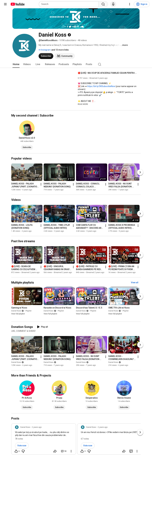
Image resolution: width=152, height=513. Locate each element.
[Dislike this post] (23, 451)
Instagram (46, 50)
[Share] (55, 451)
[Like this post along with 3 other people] (82, 451)
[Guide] (5, 4)
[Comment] (131, 451)
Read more (83, 104)
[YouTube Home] (17, 4)
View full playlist (18, 314)
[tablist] (76, 64)
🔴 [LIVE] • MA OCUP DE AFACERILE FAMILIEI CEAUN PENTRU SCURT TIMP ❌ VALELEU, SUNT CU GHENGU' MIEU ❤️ (107, 73)
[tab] (16, 64)
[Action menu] (71, 451)
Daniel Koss (16, 311)
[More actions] (41, 184)
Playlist (28, 311)
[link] (43, 439)
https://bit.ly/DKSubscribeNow (101, 86)
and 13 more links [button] (60, 50)
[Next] (140, 172)
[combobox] (69, 4)
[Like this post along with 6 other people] (16, 451)
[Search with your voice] (113, 4)
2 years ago (37, 427)
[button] (83, 104)
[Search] (103, 4)
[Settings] (129, 4)
